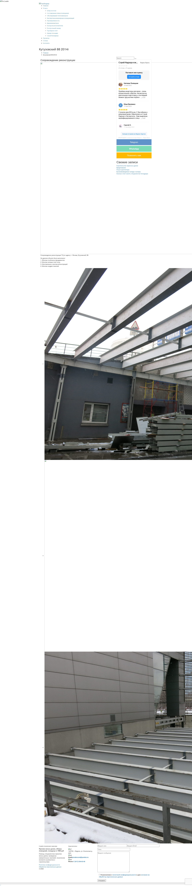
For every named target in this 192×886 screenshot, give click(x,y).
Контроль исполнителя (55, 25)
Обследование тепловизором (57, 15)
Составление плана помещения (58, 13)
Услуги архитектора (122, 170)
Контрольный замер (54, 28)
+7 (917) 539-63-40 (79, 861)
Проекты (46, 38)
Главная (45, 5)
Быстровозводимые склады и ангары (128, 172)
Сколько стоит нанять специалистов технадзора (132, 174)
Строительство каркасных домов (127, 166)
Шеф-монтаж (51, 10)
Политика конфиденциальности (49, 865)
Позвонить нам (134, 155)
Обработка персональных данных (50, 867)
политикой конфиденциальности (124, 875)
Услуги (45, 8)
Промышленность (53, 20)
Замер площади (52, 33)
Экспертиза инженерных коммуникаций (60, 18)
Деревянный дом (53, 23)
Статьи (45, 40)
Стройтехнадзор (52, 35)
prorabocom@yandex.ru (80, 857)
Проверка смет (52, 30)
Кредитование (121, 168)
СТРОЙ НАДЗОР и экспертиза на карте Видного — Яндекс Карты (134, 137)
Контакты (46, 43)
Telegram (134, 142)
